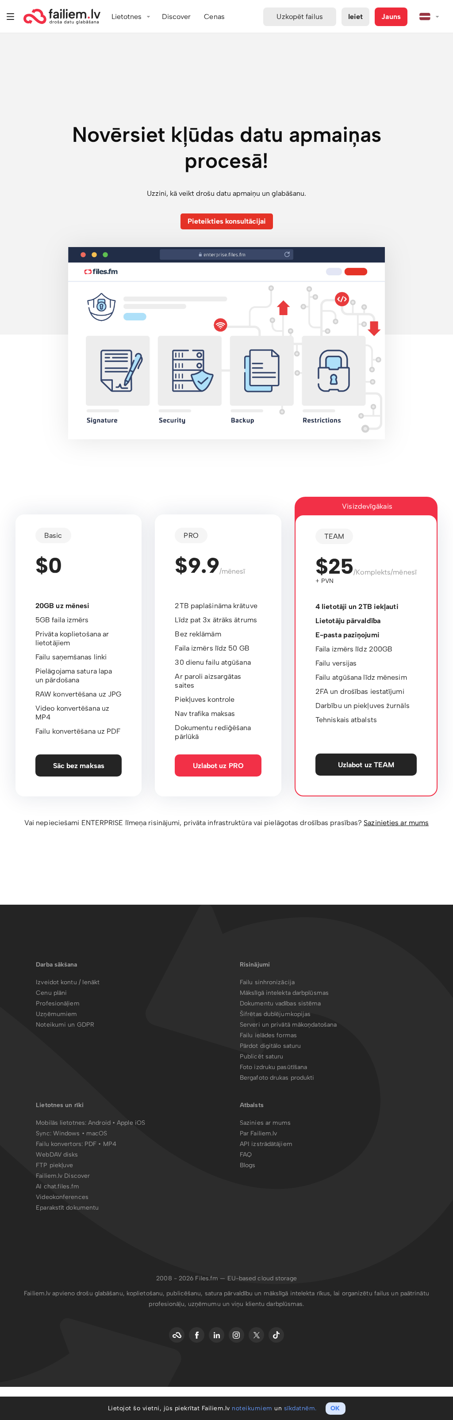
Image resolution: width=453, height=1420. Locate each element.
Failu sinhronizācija (267, 982)
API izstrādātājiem (266, 1144)
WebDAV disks (57, 1154)
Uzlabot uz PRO (218, 765)
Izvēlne (11, 16)
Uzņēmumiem (56, 1014)
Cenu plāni (51, 993)
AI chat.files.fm (57, 1186)
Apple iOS (131, 1123)
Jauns (391, 16)
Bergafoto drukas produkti (277, 1077)
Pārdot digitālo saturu (270, 1046)
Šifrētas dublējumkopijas (275, 1014)
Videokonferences (62, 1197)
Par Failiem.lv (258, 1133)
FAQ (246, 1154)
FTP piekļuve (54, 1165)
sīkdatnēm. (300, 1408)
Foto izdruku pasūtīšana (273, 1067)
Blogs (248, 1165)
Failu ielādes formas (268, 1035)
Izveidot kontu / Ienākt (68, 982)
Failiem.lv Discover (63, 1176)
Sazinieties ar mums (396, 822)
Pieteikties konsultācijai (227, 221)
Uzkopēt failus (299, 16)
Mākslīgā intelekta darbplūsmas (284, 993)
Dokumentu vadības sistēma (280, 1003)
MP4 (109, 1144)
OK (335, 1408)
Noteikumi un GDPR (65, 1024)
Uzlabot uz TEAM (366, 765)
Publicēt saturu (262, 1056)
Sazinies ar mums (265, 1123)
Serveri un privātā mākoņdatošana (288, 1024)
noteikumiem (252, 1408)
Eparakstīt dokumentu (67, 1207)
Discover (176, 16)
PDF (90, 1144)
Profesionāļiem (57, 1003)
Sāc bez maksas (78, 765)
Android (100, 1123)
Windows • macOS (80, 1133)
